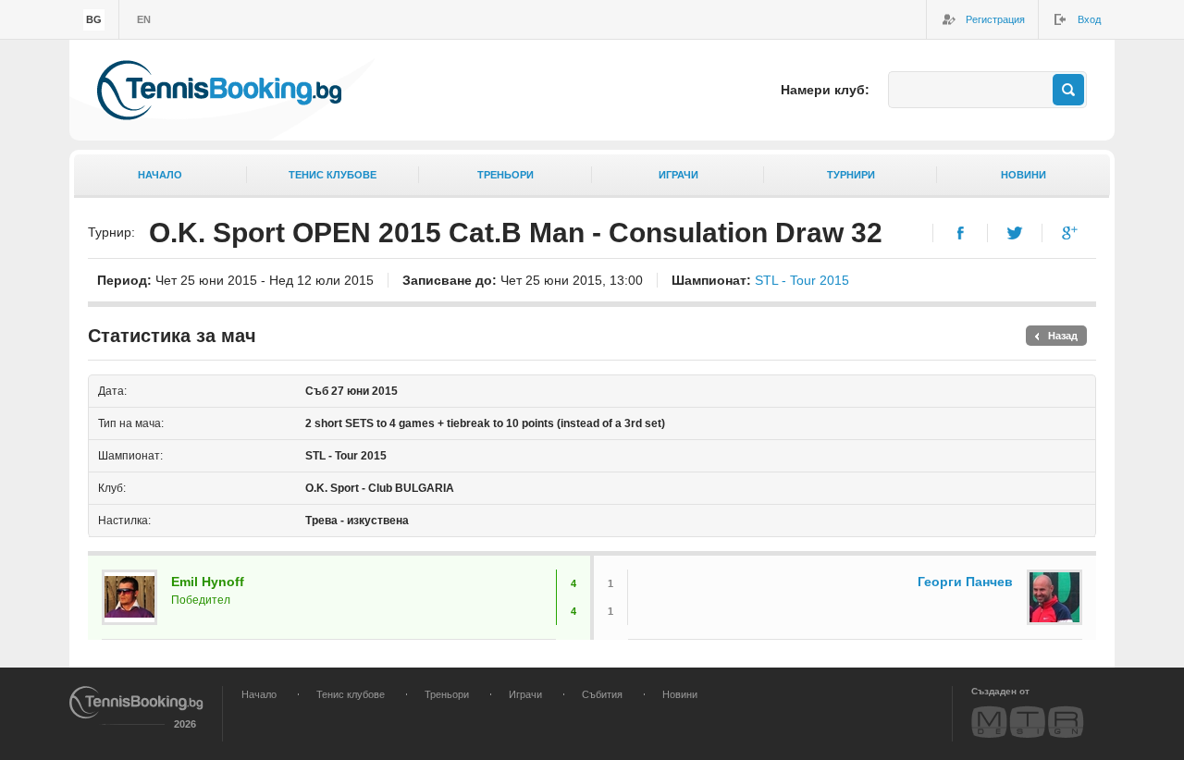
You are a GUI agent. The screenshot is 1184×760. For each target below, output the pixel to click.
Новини (1023, 174)
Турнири (851, 174)
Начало (160, 174)
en (144, 19)
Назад (1063, 335)
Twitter (1015, 233)
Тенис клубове (332, 174)
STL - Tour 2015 (802, 280)
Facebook (961, 233)
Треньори (505, 174)
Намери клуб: (825, 89)
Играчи (678, 174)
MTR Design (1027, 721)
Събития (602, 694)
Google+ (1070, 233)
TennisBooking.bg (219, 90)
